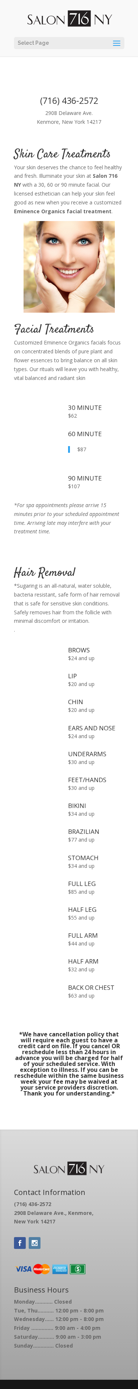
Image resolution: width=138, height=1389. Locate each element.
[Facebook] (20, 1243)
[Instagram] (34, 1243)
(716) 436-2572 (69, 100)
